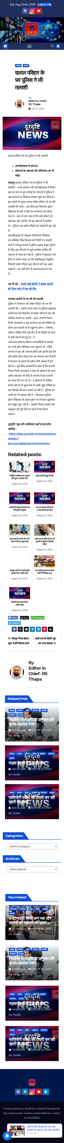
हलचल (21, 715)
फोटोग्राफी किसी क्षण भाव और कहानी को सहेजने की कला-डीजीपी (30, 923)
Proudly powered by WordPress (20, 1108)
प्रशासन (35, 710)
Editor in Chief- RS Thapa (37, 102)
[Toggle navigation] (29, 46)
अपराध (26, 65)
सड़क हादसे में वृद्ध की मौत (26, 762)
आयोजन (20, 710)
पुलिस (34, 754)
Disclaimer (49, 1126)
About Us (37, 1126)
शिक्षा (31, 909)
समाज (37, 909)
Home (12, 1126)
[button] (52, 46)
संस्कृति (45, 909)
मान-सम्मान (13, 909)
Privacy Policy (44, 1135)
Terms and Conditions (23, 1135)
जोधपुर (18, 65)
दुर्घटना (27, 754)
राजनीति (44, 710)
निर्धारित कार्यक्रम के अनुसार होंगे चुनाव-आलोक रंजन (31, 722)
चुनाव (27, 710)
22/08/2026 (19, 929)
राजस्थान (12, 715)
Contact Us (23, 1126)
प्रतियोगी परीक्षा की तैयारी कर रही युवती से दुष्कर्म (32, 799)
